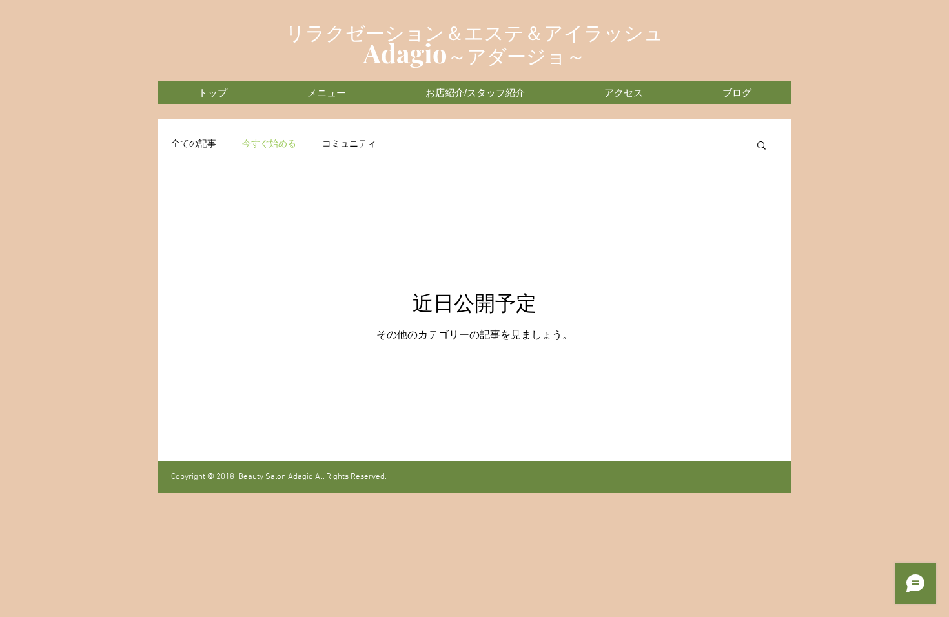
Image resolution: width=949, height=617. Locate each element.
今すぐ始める (269, 144)
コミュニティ (349, 144)
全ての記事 (193, 144)
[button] (761, 146)
